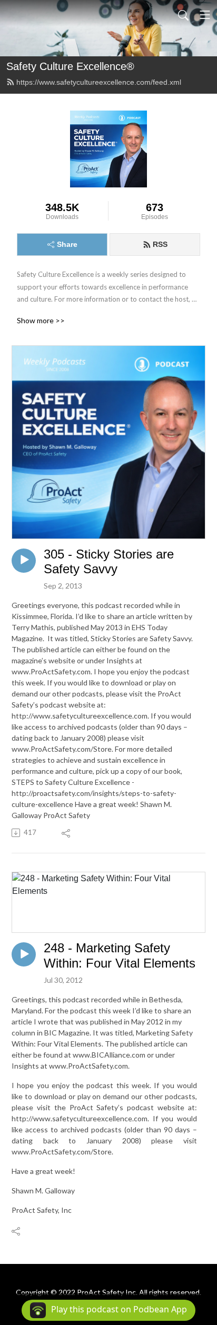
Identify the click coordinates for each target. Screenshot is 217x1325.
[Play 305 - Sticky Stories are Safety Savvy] (24, 561)
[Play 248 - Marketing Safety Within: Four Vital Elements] (24, 954)
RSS (160, 244)
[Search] (183, 14)
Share (67, 244)
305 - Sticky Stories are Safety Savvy (109, 561)
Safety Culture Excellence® (70, 66)
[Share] (67, 833)
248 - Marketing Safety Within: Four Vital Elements (119, 955)
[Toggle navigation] (205, 15)
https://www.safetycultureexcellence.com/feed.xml (98, 82)
